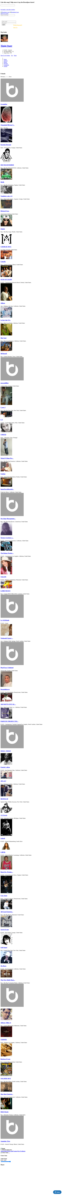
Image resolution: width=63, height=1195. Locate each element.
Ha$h (2, 182)
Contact (15, 1151)
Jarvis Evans (5, 929)
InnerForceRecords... (7, 489)
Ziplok (3, 229)
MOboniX (4, 353)
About (2, 1151)
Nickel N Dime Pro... (7, 458)
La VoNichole (5, 620)
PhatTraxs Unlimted (7, 667)
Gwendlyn (4, 104)
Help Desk (7, 1151)
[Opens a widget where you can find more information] (57, 1192)
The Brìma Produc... (7, 553)
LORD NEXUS (5, 591)
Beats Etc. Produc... (7, 872)
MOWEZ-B (4, 799)
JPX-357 (3, 781)
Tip (12, 55)
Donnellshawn (5, 689)
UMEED (3, 434)
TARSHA (4, 1039)
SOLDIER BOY (6, 1078)
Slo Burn (3, 966)
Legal (11, 1151)
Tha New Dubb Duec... (8, 980)
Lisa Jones (4, 895)
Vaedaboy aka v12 (6, 196)
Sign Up (15, 27)
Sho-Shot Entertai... (7, 1094)
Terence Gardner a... (7, 538)
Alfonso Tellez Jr (6, 1023)
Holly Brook (4, 1112)
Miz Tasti (3, 338)
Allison (3, 303)
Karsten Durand (6, 145)
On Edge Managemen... (8, 518)
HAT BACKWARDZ (7, 165)
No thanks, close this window (8, 9)
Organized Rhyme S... (8, 125)
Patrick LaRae (5, 767)
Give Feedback (21, 1151)
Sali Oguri (4, 947)
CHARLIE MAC (6, 247)
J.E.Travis (4, 815)
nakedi (3, 838)
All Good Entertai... (7, 912)
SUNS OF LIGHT (6, 279)
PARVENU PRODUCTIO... (9, 721)
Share (15, 55)
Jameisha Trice (5, 1141)
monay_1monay (6, 751)
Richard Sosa (5, 211)
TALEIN (3, 577)
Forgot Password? (17, 25)
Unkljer (3, 474)
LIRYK (3, 852)
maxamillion (5, 383)
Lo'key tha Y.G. (6, 320)
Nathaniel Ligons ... (7, 638)
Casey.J (3, 407)
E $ (2, 420)
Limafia (3, 261)
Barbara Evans (5, 1059)
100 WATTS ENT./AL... (8, 704)
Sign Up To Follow (5, 55)
